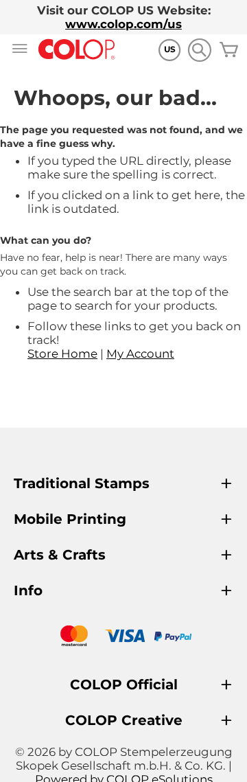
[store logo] (77, 49)
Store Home (62, 353)
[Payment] (123, 637)
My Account (140, 353)
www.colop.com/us (123, 24)
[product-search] (199, 49)
